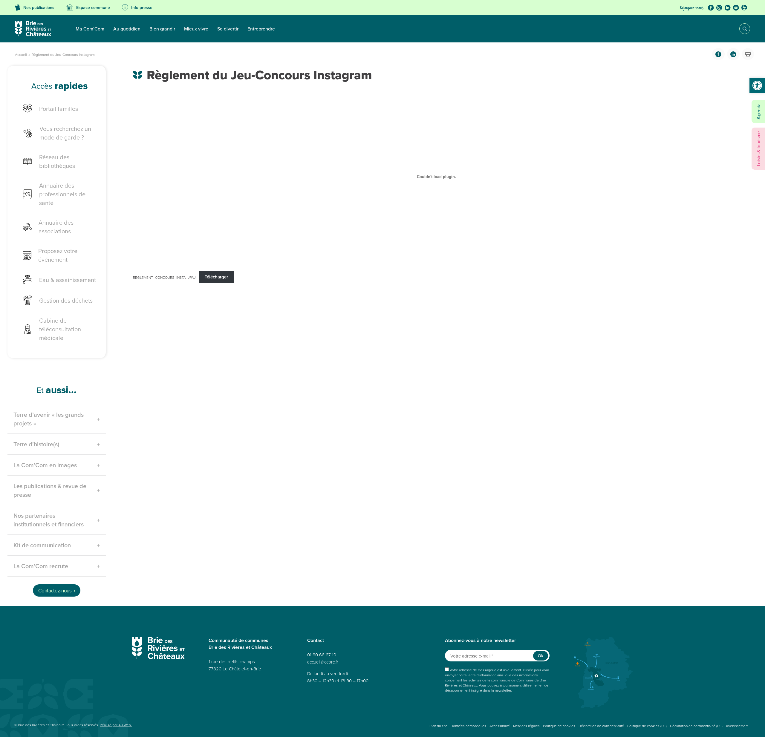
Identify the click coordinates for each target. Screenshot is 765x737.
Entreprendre (261, 28)
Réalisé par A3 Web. (116, 724)
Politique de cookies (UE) (647, 725)
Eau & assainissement (67, 279)
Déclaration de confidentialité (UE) (696, 725)
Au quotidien (126, 28)
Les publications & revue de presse (49, 490)
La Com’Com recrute (40, 566)
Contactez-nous (54, 590)
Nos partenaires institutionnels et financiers (48, 519)
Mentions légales (526, 725)
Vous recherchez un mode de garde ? (65, 133)
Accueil (21, 54)
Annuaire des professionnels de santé (62, 194)
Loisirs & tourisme (758, 148)
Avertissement (737, 725)
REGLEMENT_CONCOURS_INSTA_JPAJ (164, 277)
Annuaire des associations (56, 226)
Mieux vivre (196, 28)
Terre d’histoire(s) (36, 444)
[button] (757, 85)
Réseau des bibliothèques (57, 161)
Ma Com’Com (90, 28)
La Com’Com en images (45, 465)
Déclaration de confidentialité (601, 725)
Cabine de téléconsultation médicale (60, 329)
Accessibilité (499, 725)
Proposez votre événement (57, 255)
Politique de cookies (559, 725)
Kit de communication (42, 545)
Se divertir (227, 28)
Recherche (740, 28)
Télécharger (216, 277)
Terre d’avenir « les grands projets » (48, 419)
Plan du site (438, 725)
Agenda (758, 111)
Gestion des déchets (66, 300)
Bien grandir (162, 28)
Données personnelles (468, 725)
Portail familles (58, 108)
